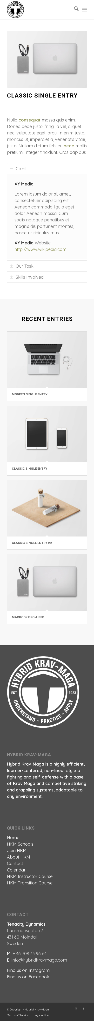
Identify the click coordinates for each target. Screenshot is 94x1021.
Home (13, 837)
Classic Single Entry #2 (32, 543)
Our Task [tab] (25, 266)
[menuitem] (74, 9)
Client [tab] (21, 168)
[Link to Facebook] (83, 1008)
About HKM (18, 857)
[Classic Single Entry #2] (47, 508)
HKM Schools (20, 844)
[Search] (74, 9)
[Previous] (18, 59)
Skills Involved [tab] (30, 277)
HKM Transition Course (30, 883)
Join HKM (17, 850)
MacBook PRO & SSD (28, 617)
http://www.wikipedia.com (40, 249)
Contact (15, 863)
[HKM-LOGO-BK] (39, 9)
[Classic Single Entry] (47, 434)
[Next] (76, 59)
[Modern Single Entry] (47, 360)
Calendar (16, 870)
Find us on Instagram (28, 970)
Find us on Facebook (28, 977)
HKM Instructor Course (30, 876)
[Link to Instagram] (76, 1008)
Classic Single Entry (29, 468)
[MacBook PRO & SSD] (47, 582)
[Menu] (84, 9)
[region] (47, 216)
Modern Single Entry (29, 394)
